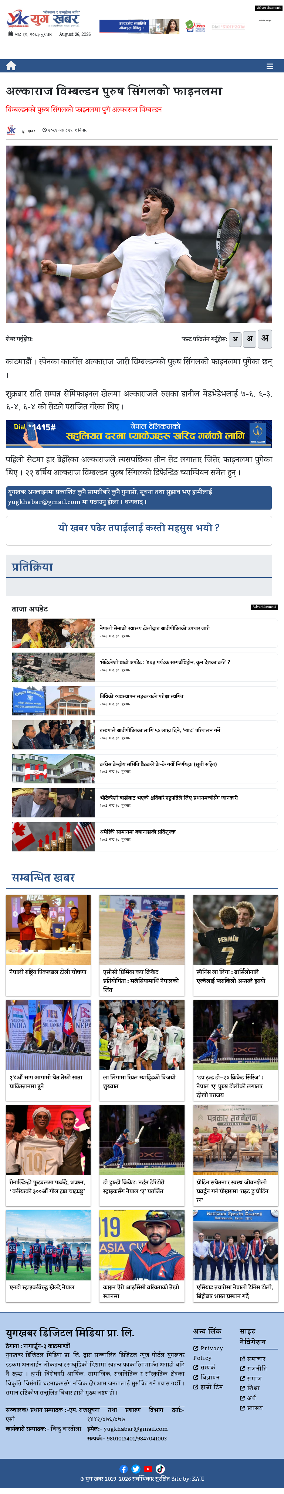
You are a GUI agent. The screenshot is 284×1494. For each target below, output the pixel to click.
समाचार (256, 1359)
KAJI (198, 1479)
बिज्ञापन (210, 1378)
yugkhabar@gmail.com (136, 1429)
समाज (254, 1379)
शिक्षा (253, 1389)
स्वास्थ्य (255, 1409)
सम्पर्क (208, 1368)
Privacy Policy (208, 1354)
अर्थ (251, 1399)
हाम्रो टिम (212, 1388)
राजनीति (257, 1369)
